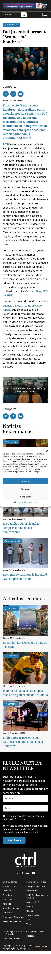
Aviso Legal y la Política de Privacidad (23, 817)
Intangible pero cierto (36, 886)
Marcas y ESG (32, 902)
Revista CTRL (9, 890)
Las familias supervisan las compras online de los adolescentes (21, 528)
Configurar (25, 496)
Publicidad (31, 935)
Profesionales (32, 915)
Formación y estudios (36, 882)
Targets (29, 919)
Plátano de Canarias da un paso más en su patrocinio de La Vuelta (25, 693)
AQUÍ (19, 464)
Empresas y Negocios (13, 917)
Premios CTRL (9, 886)
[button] (46, 451)
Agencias (7, 903)
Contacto (7, 899)
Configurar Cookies (35, 931)
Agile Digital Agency (20, 948)
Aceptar (26, 481)
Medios (29, 906)
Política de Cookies (19, 502)
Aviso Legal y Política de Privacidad (12, 932)
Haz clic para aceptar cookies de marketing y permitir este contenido (25, 390)
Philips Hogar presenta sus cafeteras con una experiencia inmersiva (23, 742)
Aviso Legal (33, 502)
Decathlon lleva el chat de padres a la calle (25, 645)
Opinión (29, 911)
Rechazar (25, 488)
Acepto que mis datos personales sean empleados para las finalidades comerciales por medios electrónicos (25, 829)
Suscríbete (7, 895)
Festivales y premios (12, 921)
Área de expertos (11, 908)
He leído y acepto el (23, 817)
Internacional (32, 890)
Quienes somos (10, 882)
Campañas (8, 912)
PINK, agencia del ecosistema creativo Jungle (25, 305)
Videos (29, 924)
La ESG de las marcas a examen (37, 896)
